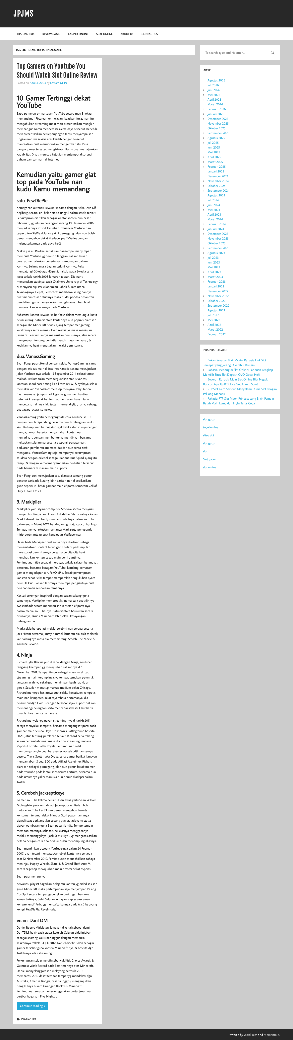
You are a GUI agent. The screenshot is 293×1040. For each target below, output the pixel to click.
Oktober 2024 (216, 186)
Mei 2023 (213, 267)
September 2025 (218, 133)
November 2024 (218, 181)
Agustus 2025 (216, 138)
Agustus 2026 (216, 80)
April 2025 (214, 157)
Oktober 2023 (216, 243)
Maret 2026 (215, 104)
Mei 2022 (213, 320)
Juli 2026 (213, 85)
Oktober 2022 (216, 301)
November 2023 (218, 238)
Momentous (271, 1035)
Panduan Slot (28, 1019)
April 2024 (214, 214)
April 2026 (214, 99)
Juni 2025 (213, 147)
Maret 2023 (215, 277)
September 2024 (218, 190)
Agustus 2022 (216, 310)
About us (127, 34)
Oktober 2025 (216, 128)
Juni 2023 (213, 262)
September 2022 (218, 305)
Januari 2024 (215, 229)
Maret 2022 (215, 329)
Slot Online (104, 34)
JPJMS (23, 14)
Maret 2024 (215, 219)
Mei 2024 (213, 210)
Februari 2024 (216, 224)
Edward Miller (58, 83)
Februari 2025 (216, 166)
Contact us (150, 34)
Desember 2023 (217, 234)
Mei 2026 (213, 95)
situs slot (208, 435)
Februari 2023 (216, 281)
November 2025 (218, 123)
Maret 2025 (215, 162)
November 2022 (218, 296)
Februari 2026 (216, 109)
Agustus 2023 (216, 253)
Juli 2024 (213, 200)
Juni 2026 (213, 90)
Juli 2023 (213, 258)
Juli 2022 (213, 315)
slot (205, 451)
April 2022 (214, 325)
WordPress (250, 1035)
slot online (209, 467)
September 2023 (218, 248)
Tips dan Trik (25, 34)
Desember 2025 (217, 119)
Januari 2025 (215, 171)
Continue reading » (32, 1006)
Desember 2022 (217, 291)
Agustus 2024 (216, 195)
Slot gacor (209, 459)
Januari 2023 (215, 286)
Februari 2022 (216, 334)
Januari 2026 (215, 114)
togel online (210, 427)
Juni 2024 (213, 205)
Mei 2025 (213, 152)
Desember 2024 (217, 176)
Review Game (51, 34)
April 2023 (214, 272)
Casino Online (78, 34)
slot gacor (209, 419)
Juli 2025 (213, 143)
